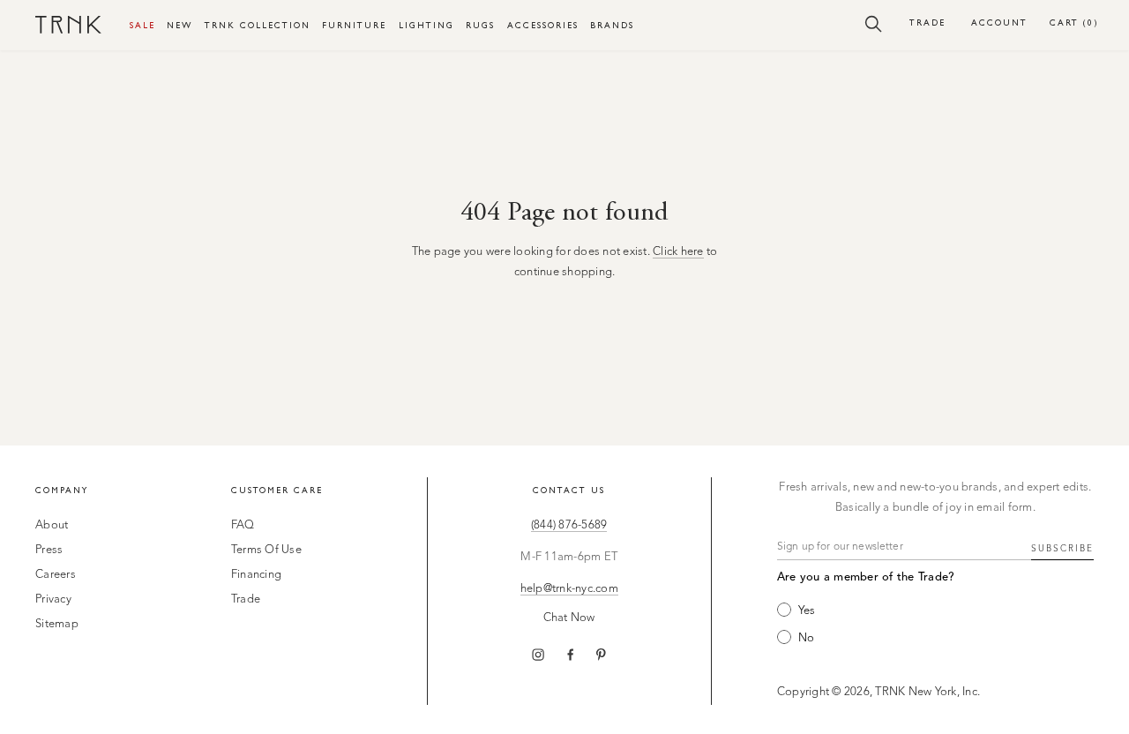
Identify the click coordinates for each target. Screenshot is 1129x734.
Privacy (53, 599)
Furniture (354, 25)
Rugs (480, 25)
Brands (612, 25)
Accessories (543, 25)
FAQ (243, 525)
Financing (256, 574)
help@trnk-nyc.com (569, 589)
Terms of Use (266, 550)
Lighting (426, 25)
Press (49, 550)
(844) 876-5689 (569, 525)
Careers (55, 574)
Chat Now (569, 618)
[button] (874, 23)
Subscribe (1062, 548)
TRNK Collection (257, 25)
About (51, 525)
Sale (142, 25)
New (179, 25)
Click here (678, 252)
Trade (927, 22)
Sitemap (57, 624)
